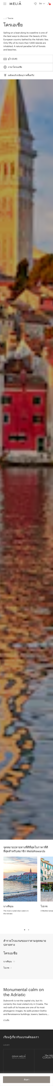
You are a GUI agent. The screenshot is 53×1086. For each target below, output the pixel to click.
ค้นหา (26, 1079)
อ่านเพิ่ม (6, 1020)
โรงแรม (10, 18)
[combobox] (42, 3)
